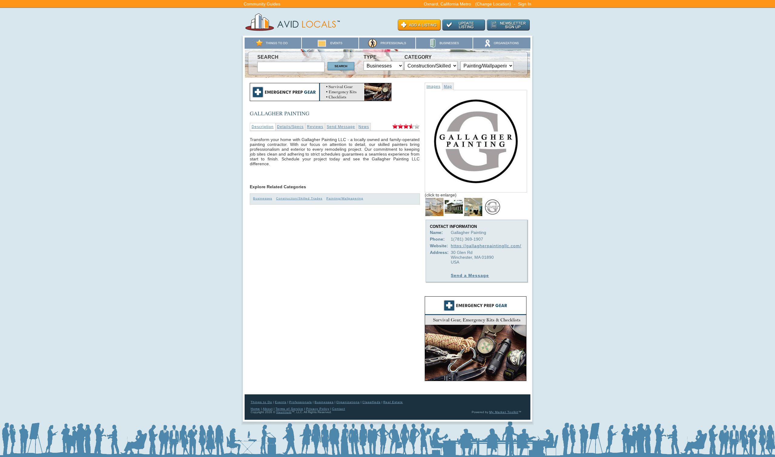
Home (255, 408)
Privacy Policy (317, 408)
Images (433, 86)
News (363, 127)
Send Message (341, 127)
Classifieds (371, 402)
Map (448, 86)
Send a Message (470, 275)
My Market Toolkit (503, 412)
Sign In (524, 4)
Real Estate (393, 402)
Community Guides (262, 4)
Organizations (348, 402)
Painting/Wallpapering (344, 198)
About (268, 408)
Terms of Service (289, 408)
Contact (338, 408)
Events (280, 402)
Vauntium (284, 412)
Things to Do (261, 402)
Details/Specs (290, 127)
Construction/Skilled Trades (299, 198)
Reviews (315, 127)
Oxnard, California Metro (447, 4)
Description (263, 127)
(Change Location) (493, 4)
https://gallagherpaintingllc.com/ (486, 245)
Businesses (262, 198)
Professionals (300, 402)
